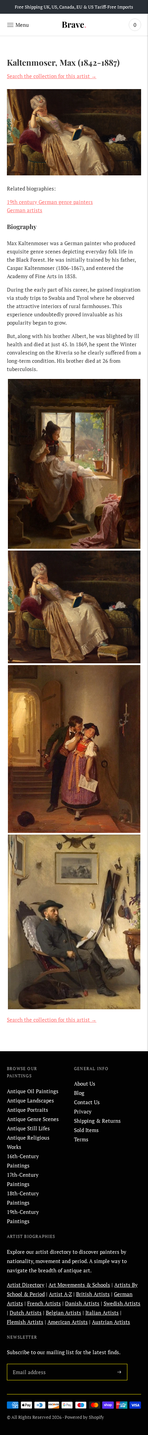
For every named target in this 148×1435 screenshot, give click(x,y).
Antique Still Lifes (28, 1128)
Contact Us (87, 1102)
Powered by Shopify (84, 1417)
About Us (84, 1083)
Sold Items (86, 1130)
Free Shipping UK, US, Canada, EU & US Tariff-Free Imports (74, 7)
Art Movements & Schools (79, 1284)
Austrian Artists (111, 1321)
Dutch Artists (26, 1312)
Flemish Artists (25, 1321)
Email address (28, 1364)
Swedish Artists (122, 1303)
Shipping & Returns (97, 1120)
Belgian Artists (63, 1312)
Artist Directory (25, 1284)
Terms (81, 1139)
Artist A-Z (60, 1294)
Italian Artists (102, 1312)
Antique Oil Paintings (33, 1091)
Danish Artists (82, 1303)
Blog (79, 1092)
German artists (24, 210)
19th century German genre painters (50, 201)
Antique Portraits (27, 1109)
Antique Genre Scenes (33, 1119)
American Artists (67, 1321)
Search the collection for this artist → (51, 76)
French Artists (44, 1303)
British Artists (93, 1294)
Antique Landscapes (30, 1100)
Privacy (83, 1111)
